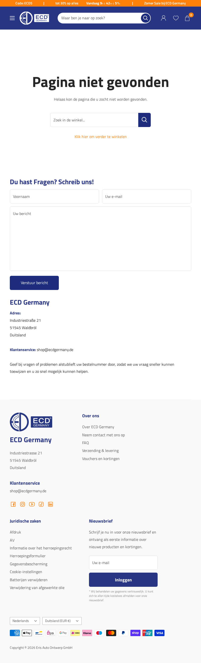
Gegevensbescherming (28, 564)
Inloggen (123, 579)
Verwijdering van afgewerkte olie (37, 587)
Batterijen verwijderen (29, 580)
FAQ (85, 443)
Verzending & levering (100, 450)
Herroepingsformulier (28, 556)
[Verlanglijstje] (175, 18)
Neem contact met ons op (103, 435)
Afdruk (15, 532)
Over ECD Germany (98, 427)
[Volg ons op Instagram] (22, 504)
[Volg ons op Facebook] (13, 504)
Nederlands (21, 620)
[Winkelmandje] (187, 18)
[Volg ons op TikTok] (41, 504)
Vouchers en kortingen (101, 458)
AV (12, 540)
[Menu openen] (12, 18)
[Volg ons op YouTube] (31, 504)
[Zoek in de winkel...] (144, 120)
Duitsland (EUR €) (58, 620)
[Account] (163, 18)
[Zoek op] (145, 18)
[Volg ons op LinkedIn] (50, 504)
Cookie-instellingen (26, 572)
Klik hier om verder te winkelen (101, 136)
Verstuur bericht (34, 283)
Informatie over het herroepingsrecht (41, 548)
